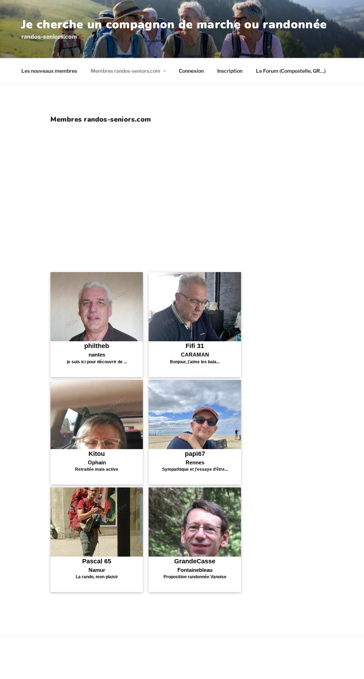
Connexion (191, 71)
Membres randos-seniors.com (125, 71)
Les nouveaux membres (49, 71)
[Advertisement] (182, 212)
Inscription (229, 71)
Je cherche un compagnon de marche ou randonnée (174, 24)
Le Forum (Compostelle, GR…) (291, 71)
